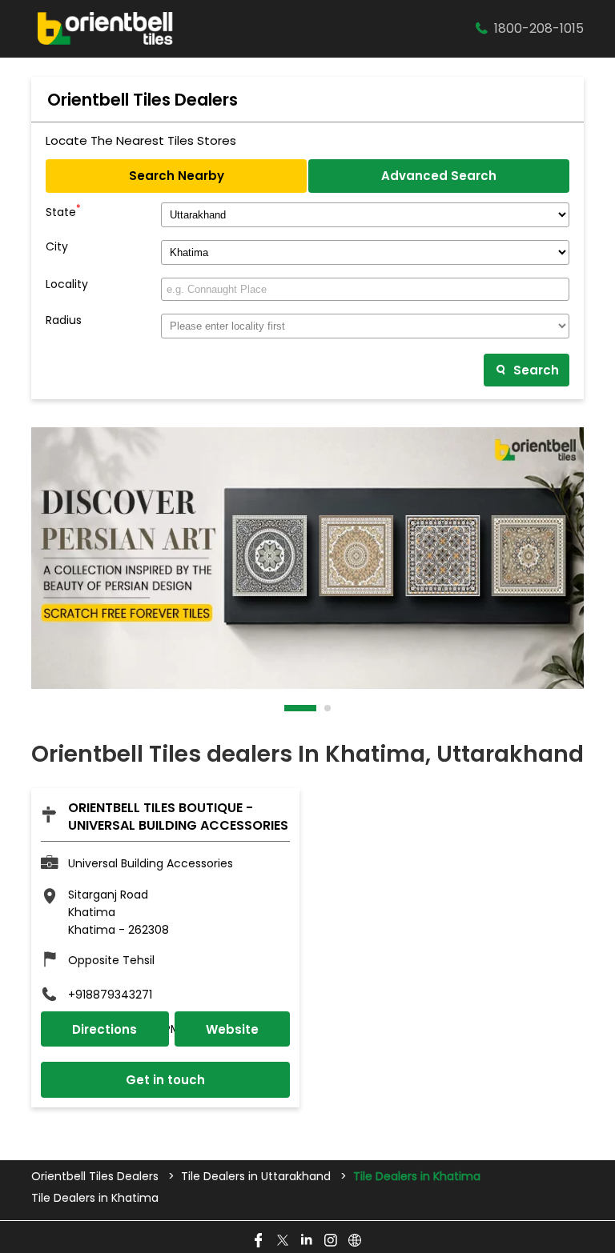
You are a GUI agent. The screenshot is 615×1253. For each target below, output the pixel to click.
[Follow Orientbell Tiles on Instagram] (332, 1241)
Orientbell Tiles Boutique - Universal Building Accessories (178, 817)
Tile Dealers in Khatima (95, 1198)
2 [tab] (328, 708)
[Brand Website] (356, 1241)
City (57, 247)
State (63, 210)
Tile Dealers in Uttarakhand (256, 1176)
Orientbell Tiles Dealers (96, 1176)
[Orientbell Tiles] (105, 29)
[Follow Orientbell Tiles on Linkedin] (307, 1241)
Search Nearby (176, 175)
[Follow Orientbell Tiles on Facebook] (259, 1241)
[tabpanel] (307, 558)
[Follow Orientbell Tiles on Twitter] (283, 1241)
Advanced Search (438, 175)
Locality (67, 284)
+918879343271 (110, 995)
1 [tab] (288, 708)
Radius (64, 320)
